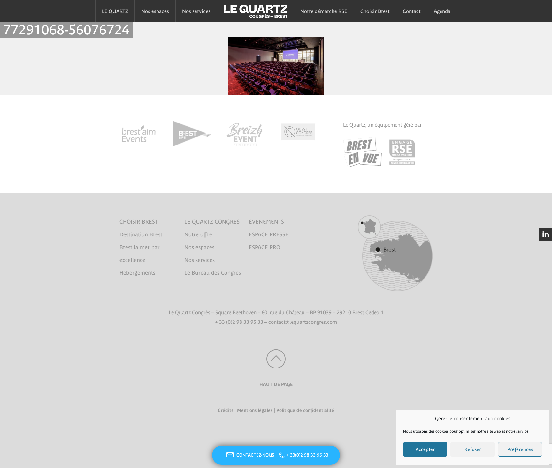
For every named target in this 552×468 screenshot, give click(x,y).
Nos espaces (155, 11)
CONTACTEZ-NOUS (255, 454)
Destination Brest (140, 234)
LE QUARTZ (115, 11)
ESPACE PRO (264, 247)
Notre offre (198, 234)
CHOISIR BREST (138, 222)
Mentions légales (254, 410)
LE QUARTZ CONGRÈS (212, 222)
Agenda (442, 11)
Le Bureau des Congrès (212, 273)
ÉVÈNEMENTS (266, 222)
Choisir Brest (375, 11)
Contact (412, 11)
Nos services (196, 11)
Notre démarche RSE (323, 11)
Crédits (225, 410)
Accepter (425, 449)
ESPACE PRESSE (268, 234)
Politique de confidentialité (305, 410)
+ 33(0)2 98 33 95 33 (307, 454)
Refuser (472, 449)
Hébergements (137, 273)
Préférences (520, 449)
